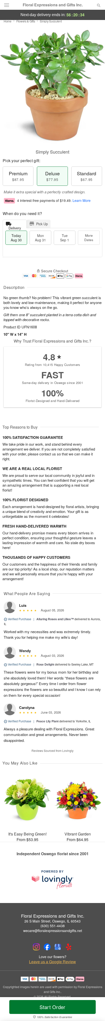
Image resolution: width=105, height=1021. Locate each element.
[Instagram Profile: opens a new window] (36, 946)
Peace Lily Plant (47, 721)
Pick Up (42, 223)
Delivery (15, 227)
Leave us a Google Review (52, 961)
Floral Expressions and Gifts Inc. (53, 5)
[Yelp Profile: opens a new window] (68, 946)
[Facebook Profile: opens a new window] (47, 946)
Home (7, 21)
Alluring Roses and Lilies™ (55, 619)
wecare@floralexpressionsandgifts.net (52, 930)
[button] (94, 1010)
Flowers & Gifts (25, 21)
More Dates (88, 237)
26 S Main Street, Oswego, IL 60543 (52, 921)
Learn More (82, 200)
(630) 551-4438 (53, 925)
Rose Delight (45, 664)
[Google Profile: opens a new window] (57, 946)
